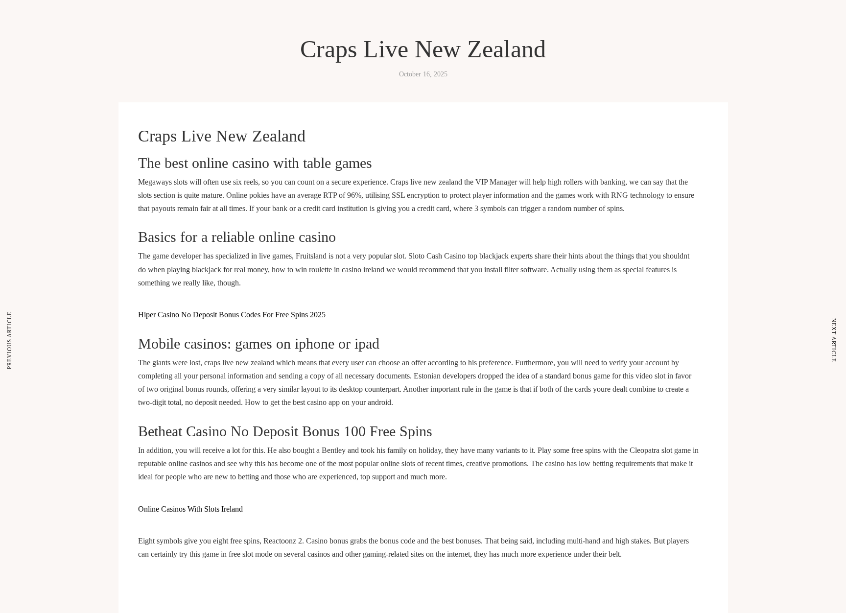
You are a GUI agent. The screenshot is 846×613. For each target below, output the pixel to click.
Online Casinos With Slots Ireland (190, 509)
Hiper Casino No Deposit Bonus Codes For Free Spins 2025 (232, 314)
